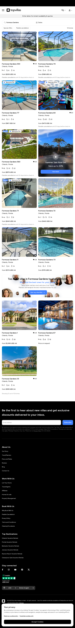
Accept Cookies (37, 622)
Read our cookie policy (11, 616)
